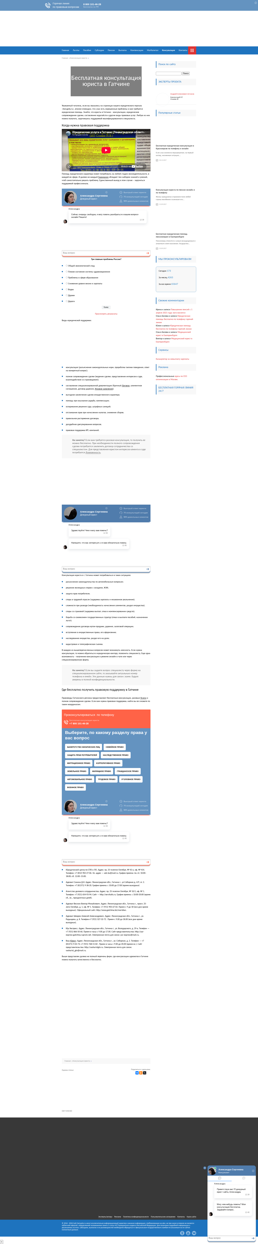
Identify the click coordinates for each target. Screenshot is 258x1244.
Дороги (71, 301)
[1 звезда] (68, 1076)
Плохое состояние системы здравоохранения (89, 272)
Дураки (71, 295)
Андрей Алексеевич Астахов (182, 94)
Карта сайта (191, 1217)
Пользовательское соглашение (163, 1217)
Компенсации (136, 50)
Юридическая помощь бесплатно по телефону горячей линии (174, 319)
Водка (71, 290)
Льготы (76, 50)
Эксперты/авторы (105, 1217)
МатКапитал (152, 50)
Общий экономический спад (81, 266)
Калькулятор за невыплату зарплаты (172, 359)
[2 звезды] (68, 1083)
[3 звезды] (68, 1091)
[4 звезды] (68, 1098)
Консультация (168, 50)
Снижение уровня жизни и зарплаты (85, 284)
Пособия (87, 50)
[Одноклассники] (140, 1072)
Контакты (183, 50)
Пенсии (111, 50)
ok (182, 1233)
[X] (144, 1072)
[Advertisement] (106, 344)
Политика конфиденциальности (136, 1217)
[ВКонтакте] (137, 1072)
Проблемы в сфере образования (83, 278)
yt (188, 1233)
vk (194, 1233)
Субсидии (99, 50)
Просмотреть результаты (106, 314)
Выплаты (123, 50)
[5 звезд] (68, 1106)
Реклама (117, 1217)
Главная (65, 50)
